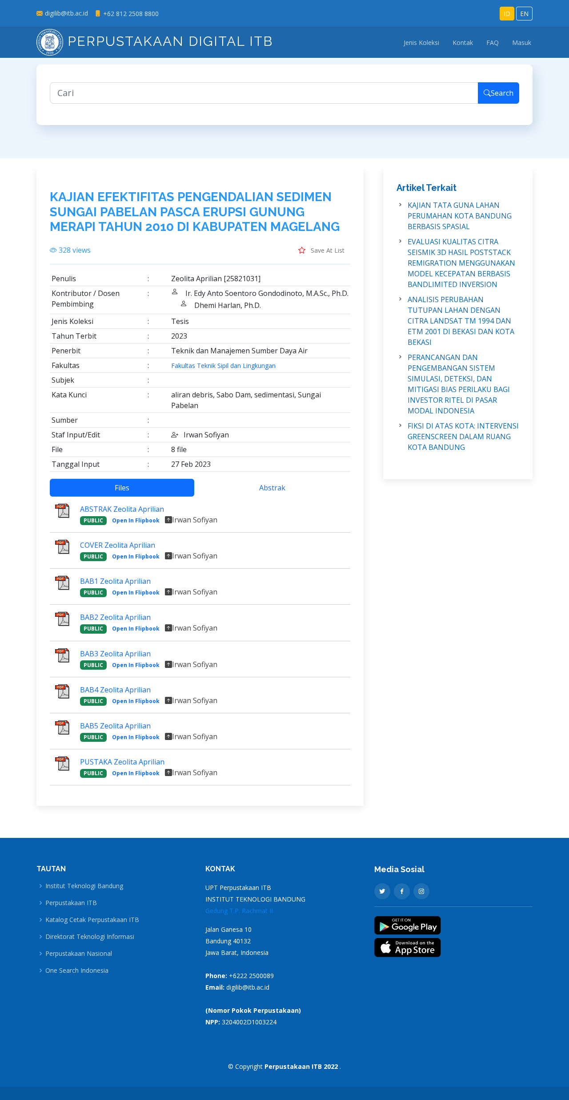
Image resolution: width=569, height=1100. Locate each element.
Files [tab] (122, 488)
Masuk (521, 42)
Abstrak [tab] (272, 488)
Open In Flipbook (136, 520)
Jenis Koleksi (421, 42)
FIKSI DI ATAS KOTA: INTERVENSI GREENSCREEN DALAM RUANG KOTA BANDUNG (463, 436)
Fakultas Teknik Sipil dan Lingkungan (223, 366)
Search (502, 93)
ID (507, 13)
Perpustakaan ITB (71, 903)
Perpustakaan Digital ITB (168, 41)
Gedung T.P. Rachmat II (239, 910)
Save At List (327, 250)
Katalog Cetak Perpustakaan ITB (92, 920)
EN (524, 13)
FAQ (492, 42)
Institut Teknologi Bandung (84, 886)
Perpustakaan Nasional (78, 953)
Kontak (463, 42)
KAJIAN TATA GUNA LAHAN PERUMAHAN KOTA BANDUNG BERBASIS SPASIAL (460, 215)
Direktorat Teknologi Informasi (89, 937)
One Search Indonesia (76, 970)
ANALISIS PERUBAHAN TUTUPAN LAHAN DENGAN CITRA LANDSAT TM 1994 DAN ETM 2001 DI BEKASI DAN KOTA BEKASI (461, 321)
